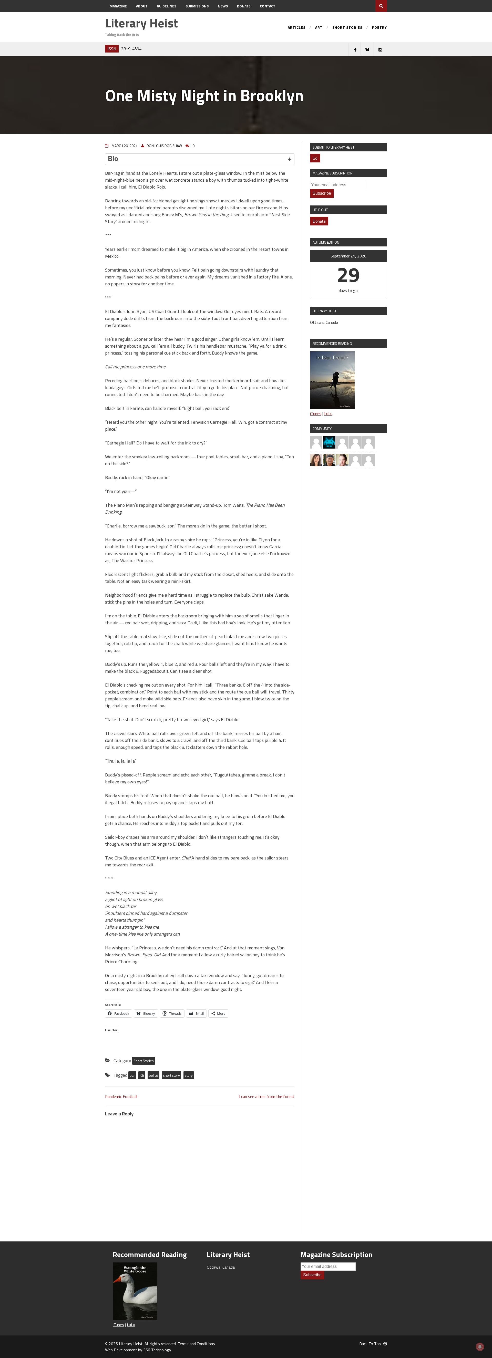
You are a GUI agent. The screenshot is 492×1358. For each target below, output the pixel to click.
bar (132, 1075)
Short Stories (347, 28)
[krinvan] (329, 460)
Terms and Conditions (196, 1344)
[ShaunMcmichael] (342, 460)
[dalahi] (329, 442)
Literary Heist (141, 23)
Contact (267, 6)
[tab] (199, 159)
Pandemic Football (121, 1096)
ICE (142, 1075)
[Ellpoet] (342, 442)
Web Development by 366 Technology (138, 1350)
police (153, 1075)
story (189, 1075)
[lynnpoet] (355, 460)
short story (171, 1075)
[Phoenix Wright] (316, 460)
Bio (113, 158)
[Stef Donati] (368, 460)
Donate (244, 6)
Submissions (197, 6)
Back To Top (370, 1344)
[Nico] (355, 442)
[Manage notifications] (480, 1347)
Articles (296, 28)
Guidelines (166, 6)
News (223, 6)
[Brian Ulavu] (368, 442)
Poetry (379, 28)
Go (315, 158)
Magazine (118, 6)
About (142, 6)
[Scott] (316, 442)
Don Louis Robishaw (164, 145)
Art (319, 28)
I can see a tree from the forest (266, 1096)
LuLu (328, 413)
